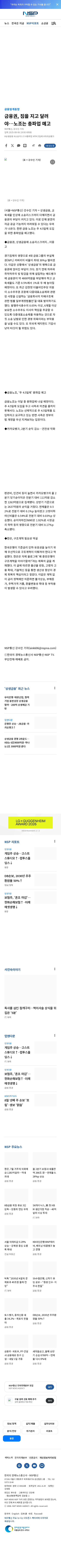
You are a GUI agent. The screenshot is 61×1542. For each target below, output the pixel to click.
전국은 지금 (18, 23)
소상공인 (46, 23)
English (15, 1513)
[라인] (25, 145)
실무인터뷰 (49, 1423)
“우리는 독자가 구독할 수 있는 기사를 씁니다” (30, 4)
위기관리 (30, 1431)
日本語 (24, 1513)
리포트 (49, 1431)
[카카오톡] (18, 145)
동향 (12, 1438)
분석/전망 (11, 1431)
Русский (38, 1513)
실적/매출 (30, 1423)
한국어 (7, 1513)
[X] (12, 145)
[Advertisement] (30, 362)
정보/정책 (11, 1423)
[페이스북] (6, 145)
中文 (30, 1513)
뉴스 (6, 23)
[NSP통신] (30, 14)
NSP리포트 (33, 23)
